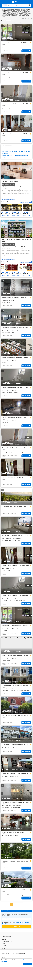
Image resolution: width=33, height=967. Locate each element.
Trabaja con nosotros (7, 941)
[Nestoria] (16, 2)
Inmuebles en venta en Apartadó (10, 150)
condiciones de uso (18, 922)
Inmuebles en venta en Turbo (13, 151)
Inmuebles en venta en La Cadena (10, 148)
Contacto (4, 945)
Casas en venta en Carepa (8, 155)
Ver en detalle (26, 51)
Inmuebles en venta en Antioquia (10, 22)
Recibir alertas (16, 926)
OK (27, 964)
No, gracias (18, 964)
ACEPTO (30, 18)
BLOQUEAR (24, 18)
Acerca (3, 943)
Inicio (2, 22)
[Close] (31, 951)
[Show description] (30, 43)
